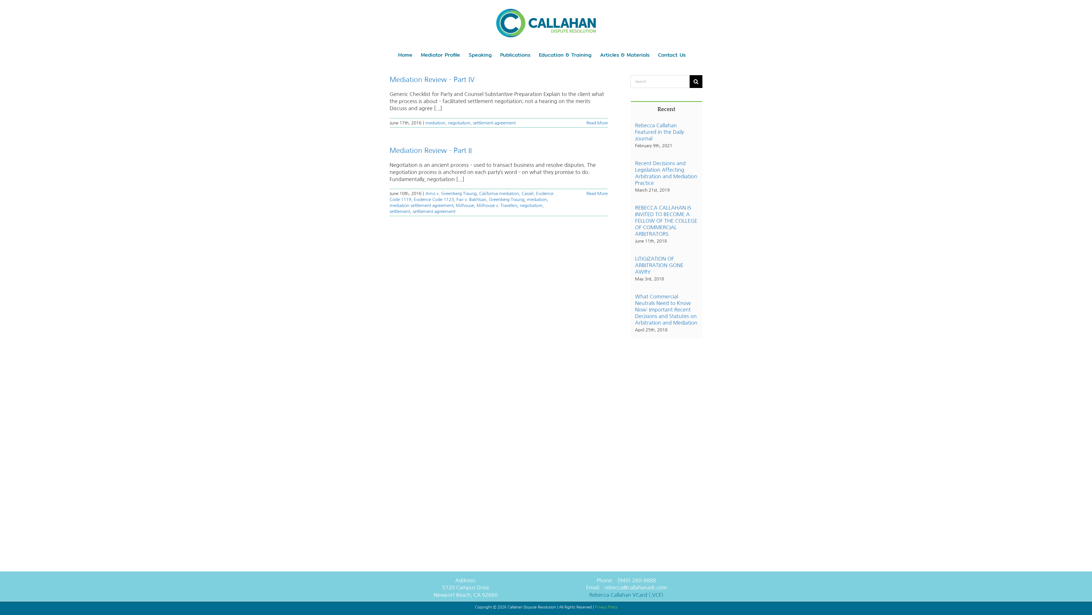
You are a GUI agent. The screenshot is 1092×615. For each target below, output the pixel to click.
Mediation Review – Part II (431, 150)
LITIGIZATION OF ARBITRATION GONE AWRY (659, 265)
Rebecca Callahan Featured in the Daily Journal (659, 132)
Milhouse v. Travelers (497, 205)
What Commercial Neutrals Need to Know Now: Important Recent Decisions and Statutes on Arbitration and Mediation (666, 309)
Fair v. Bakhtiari (471, 199)
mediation (435, 123)
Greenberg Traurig (506, 199)
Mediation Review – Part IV (432, 79)
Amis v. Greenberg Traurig (451, 193)
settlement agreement (494, 123)
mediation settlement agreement (421, 205)
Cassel (527, 193)
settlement (400, 211)
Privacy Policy (606, 607)
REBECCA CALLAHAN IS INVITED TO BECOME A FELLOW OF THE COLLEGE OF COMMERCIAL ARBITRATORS (666, 221)
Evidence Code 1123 (434, 199)
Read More (597, 123)
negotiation (459, 123)
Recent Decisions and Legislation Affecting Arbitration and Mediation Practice (666, 173)
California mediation (499, 193)
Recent (666, 109)
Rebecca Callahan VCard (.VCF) (626, 595)
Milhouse (465, 205)
